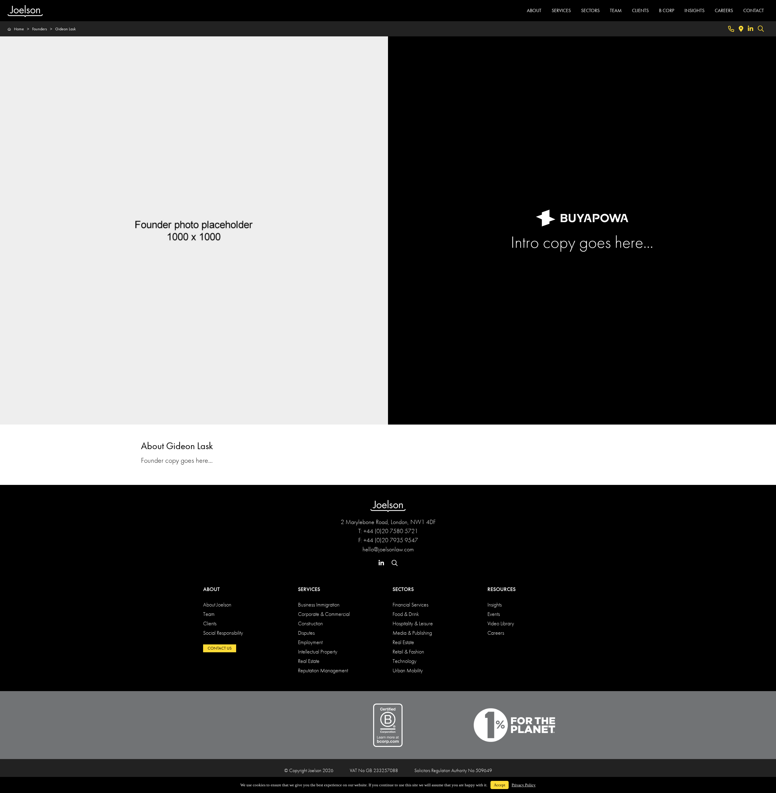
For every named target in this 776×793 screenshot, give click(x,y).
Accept (499, 785)
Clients (209, 623)
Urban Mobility (408, 670)
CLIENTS (640, 10)
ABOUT (534, 10)
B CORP (666, 10)
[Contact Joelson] (731, 28)
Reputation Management (323, 670)
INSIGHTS (694, 10)
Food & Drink (406, 613)
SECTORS (590, 10)
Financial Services (410, 604)
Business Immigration (319, 604)
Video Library (500, 623)
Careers (495, 632)
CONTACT (753, 10)
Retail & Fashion (408, 651)
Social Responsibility (223, 632)
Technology (404, 660)
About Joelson (217, 604)
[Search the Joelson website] (761, 28)
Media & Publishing (412, 632)
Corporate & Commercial (324, 613)
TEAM (616, 10)
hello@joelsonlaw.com (388, 549)
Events (493, 613)
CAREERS (724, 10)
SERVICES (561, 10)
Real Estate (308, 660)
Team (209, 613)
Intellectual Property (317, 651)
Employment (310, 642)
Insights (494, 604)
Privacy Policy (524, 785)
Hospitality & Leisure (413, 623)
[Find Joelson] (741, 28)
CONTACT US (220, 648)
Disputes (306, 632)
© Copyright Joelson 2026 (308, 770)
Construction (310, 623)
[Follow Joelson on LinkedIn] (750, 28)
